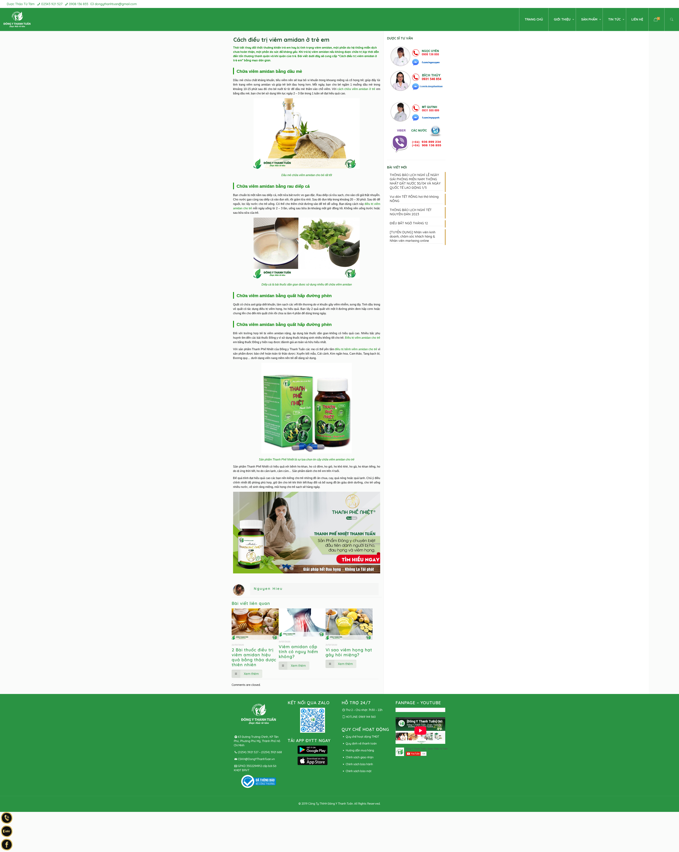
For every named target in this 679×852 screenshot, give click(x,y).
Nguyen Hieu (268, 588)
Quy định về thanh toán (361, 743)
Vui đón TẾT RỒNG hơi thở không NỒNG (414, 199)
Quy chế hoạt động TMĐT (362, 736)
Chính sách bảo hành (359, 764)
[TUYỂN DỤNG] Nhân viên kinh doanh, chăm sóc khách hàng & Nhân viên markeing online (412, 236)
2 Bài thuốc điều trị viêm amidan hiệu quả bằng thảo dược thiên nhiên (254, 657)
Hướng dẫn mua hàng (360, 750)
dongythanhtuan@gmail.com (116, 4)
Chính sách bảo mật (358, 771)
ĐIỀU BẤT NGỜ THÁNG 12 (409, 223)
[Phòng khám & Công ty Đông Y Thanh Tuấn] (17, 19)
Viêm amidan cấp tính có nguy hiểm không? (298, 651)
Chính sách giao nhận (359, 757)
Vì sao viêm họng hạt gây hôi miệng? (349, 652)
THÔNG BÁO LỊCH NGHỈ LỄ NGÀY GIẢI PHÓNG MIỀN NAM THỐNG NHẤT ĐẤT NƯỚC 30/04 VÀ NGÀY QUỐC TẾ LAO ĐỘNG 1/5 (415, 181)
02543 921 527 (51, 4)
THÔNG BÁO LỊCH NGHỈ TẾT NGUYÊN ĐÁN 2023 (411, 212)
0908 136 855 (78, 4)
